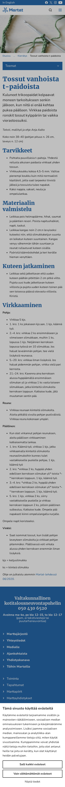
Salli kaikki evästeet (32, 764)
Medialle (13, 647)
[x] (51, 2)
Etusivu (7, 55)
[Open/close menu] (60, 10)
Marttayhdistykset (19, 698)
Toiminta (13, 679)
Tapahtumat (15, 685)
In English (9, 2)
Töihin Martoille (18, 666)
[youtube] (60, 2)
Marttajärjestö (17, 634)
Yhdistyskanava (18, 660)
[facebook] (46, 2)
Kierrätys (22, 55)
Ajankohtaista (17, 653)
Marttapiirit (14, 691)
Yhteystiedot (16, 640)
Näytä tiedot (32, 782)
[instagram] (55, 2)
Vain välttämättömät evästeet (33, 774)
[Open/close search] (50, 10)
